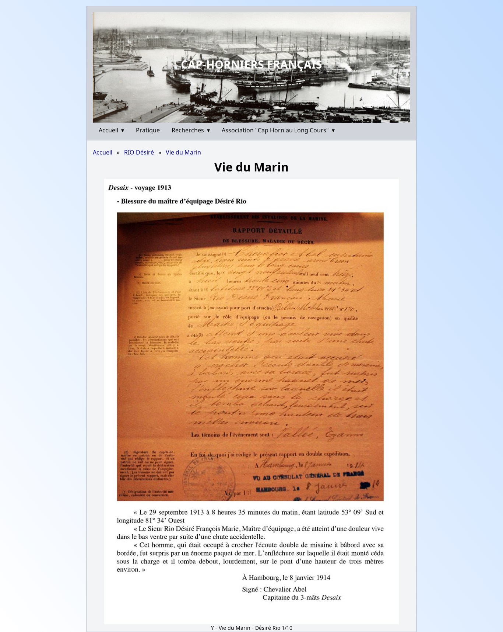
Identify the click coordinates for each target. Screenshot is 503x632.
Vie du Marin (183, 152)
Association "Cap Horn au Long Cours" (278, 130)
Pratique (148, 130)
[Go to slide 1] (248, 117)
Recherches (191, 130)
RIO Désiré (139, 152)
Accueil (111, 130)
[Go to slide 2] (254, 117)
